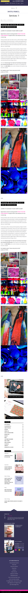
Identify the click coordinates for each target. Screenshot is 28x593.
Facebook (16, 550)
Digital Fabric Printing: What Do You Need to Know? (13, 502)
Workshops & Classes (11, 27)
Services (13, 15)
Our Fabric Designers (8, 439)
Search (19, 3)
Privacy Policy (14, 568)
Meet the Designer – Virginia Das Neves (8, 490)
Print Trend (6, 440)
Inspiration (6, 434)
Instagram (23, 550)
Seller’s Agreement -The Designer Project (14, 582)
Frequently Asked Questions (14, 562)
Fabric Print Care (14, 571)
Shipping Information (14, 575)
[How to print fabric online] (14, 379)
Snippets (6, 445)
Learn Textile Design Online (14, 584)
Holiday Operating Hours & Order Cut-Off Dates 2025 (8, 468)
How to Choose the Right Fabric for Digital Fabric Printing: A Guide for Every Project (8, 481)
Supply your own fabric (14, 573)
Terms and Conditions (14, 566)
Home (1, 20)
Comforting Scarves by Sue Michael (8, 456)
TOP (14, 510)
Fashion (6, 429)
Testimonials (14, 564)
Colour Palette (7, 426)
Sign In (8, 3)
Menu (13, 8)
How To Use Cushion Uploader (14, 579)
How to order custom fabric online (14, 577)
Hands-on (21, 24)
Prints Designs (7, 442)
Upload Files (13, 3)
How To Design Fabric (8, 432)
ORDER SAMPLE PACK (5, 1)
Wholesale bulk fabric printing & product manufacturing (18, 526)
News (3, 27)
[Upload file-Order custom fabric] (14, 400)
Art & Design (4, 24)
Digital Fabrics (13, 11)
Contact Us (14, 570)
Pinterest (19, 550)
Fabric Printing (13, 24)
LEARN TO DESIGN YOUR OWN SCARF (12, 31)
